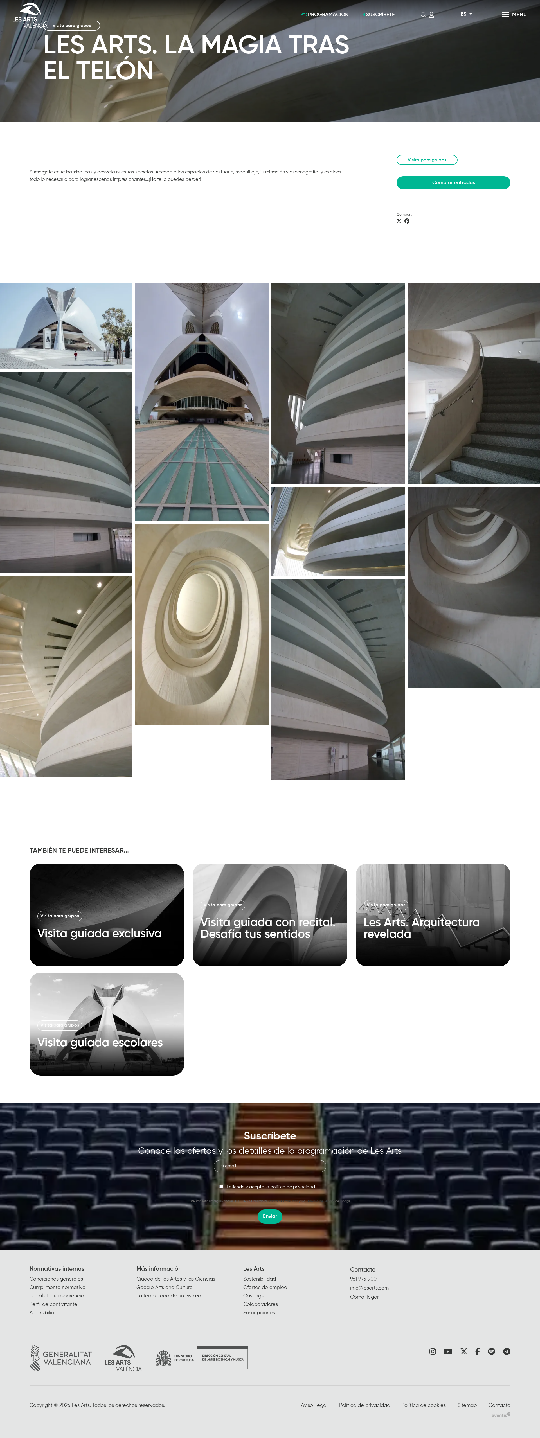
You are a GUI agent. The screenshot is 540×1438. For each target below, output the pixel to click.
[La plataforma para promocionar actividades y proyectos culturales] (501, 1414)
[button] (201, 402)
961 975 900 (363, 1279)
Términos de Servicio (320, 1201)
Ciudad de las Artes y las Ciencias (175, 1279)
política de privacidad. (293, 1187)
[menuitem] (83, 1291)
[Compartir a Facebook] (407, 221)
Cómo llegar (364, 1297)
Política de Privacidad (283, 1201)
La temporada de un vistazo (168, 1296)
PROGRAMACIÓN (328, 14)
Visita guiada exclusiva (99, 934)
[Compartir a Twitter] (399, 221)
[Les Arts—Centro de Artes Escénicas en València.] (96, 15)
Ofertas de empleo (265, 1287)
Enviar (270, 1216)
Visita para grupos (427, 160)
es (463, 14)
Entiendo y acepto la (271, 1187)
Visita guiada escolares (100, 1043)
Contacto (363, 1270)
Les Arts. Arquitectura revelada (422, 928)
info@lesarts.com (369, 1288)
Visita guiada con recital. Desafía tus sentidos (268, 928)
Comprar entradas (453, 182)
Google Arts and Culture (164, 1287)
